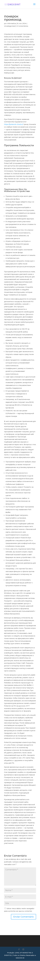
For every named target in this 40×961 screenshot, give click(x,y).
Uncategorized (9, 26)
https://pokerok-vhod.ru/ (13, 124)
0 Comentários (22, 26)
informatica (11, 23)
